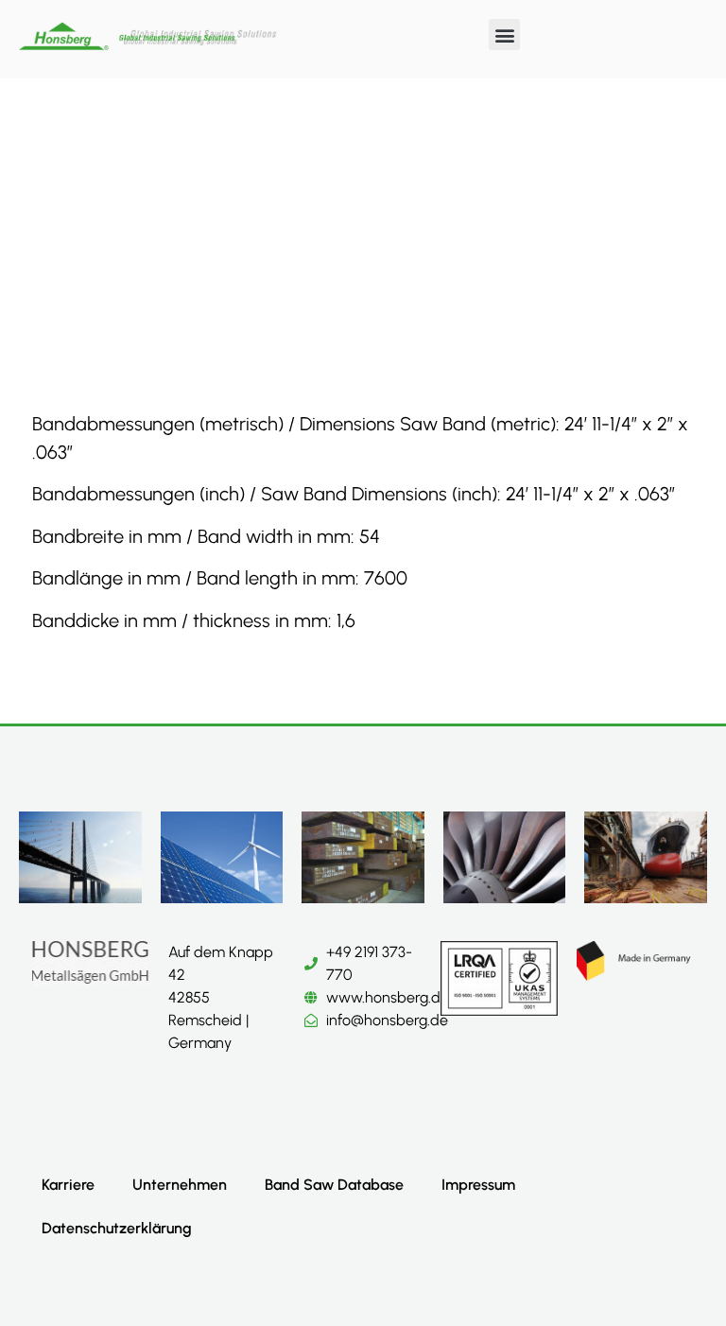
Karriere (68, 1185)
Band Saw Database (334, 1185)
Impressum (478, 1185)
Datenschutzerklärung (117, 1228)
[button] (504, 34)
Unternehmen (179, 1185)
